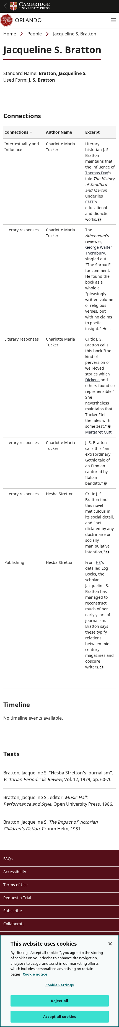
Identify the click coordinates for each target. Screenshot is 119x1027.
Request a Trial (17, 897)
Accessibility (14, 871)
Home (9, 34)
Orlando (28, 20)
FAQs (8, 858)
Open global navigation (5, 6)
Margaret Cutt (98, 432)
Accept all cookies (59, 1016)
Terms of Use (15, 884)
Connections (24, 132)
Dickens (92, 379)
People (34, 34)
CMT (89, 201)
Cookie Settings (59, 984)
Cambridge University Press (30, 6)
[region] (59, 981)
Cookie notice (35, 974)
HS (98, 562)
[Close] (110, 944)
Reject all (59, 1000)
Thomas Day (96, 172)
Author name (59, 132)
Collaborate (14, 923)
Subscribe (12, 910)
